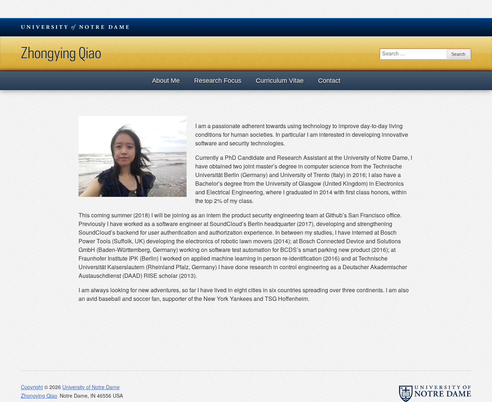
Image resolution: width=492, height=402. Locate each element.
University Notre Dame (75, 27)
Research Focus (217, 80)
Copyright (32, 386)
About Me (166, 80)
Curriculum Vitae (280, 80)
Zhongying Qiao (61, 53)
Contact (329, 80)
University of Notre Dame (91, 386)
